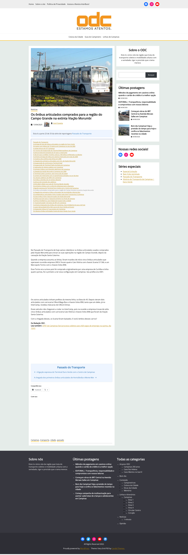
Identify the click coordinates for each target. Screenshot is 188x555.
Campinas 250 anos (132, 467)
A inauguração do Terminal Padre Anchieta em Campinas (51, 165)
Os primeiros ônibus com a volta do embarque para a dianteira (53, 186)
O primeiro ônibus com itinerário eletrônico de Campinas (51, 169)
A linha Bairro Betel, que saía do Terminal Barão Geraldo (51, 184)
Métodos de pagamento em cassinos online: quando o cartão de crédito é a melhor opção (137, 94)
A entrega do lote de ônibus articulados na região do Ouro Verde (54, 144)
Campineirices (130, 482)
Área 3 (130, 505)
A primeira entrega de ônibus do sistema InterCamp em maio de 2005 (55, 157)
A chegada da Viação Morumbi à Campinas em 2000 (49, 171)
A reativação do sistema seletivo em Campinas (48, 167)
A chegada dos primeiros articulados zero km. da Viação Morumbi (54, 161)
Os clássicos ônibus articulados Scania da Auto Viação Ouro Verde (54, 211)
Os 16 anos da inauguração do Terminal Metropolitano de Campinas (55, 150)
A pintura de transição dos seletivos (44, 182)
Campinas (35, 440)
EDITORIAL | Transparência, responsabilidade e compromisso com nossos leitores (137, 103)
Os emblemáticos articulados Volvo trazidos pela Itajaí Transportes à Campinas (58, 194)
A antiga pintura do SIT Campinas (44, 148)
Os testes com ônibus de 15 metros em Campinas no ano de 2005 (54, 146)
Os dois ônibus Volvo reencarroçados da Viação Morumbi (51, 197)
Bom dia (123, 476)
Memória (127, 490)
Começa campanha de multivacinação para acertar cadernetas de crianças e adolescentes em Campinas (94, 496)
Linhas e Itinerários (127, 494)
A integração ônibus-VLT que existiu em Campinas (49, 209)
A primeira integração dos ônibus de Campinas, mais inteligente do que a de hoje (59, 205)
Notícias (34, 109)
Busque (151, 75)
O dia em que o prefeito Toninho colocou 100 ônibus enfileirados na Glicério (57, 155)
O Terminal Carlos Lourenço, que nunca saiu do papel (50, 173)
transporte (44, 440)
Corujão (131, 513)
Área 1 (130, 500)
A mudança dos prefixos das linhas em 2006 (47, 159)
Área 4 (130, 507)
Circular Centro (134, 510)
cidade (53, 440)
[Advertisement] (71, 346)
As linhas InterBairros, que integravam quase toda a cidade (52, 201)
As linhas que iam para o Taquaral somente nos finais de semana (54, 199)
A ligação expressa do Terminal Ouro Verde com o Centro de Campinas (56, 188)
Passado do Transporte (81, 133)
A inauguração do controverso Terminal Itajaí (47, 163)
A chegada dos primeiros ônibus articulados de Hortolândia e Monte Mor (56, 192)
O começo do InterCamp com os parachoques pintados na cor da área (55, 176)
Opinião (123, 523)
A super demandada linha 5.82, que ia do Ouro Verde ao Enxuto (53, 207)
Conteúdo (124, 480)
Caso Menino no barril (133, 472)
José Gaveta (58, 123)
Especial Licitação (130, 171)
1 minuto (127, 519)
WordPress (84, 548)
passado (60, 440)
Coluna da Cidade (131, 485)
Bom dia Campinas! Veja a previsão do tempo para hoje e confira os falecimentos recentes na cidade (143, 130)
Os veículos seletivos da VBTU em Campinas (47, 178)
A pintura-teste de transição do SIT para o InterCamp (50, 153)
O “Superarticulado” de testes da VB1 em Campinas (49, 203)
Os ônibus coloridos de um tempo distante (47, 180)
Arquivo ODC (125, 464)
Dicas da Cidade (130, 488)
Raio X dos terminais (131, 174)
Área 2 (130, 502)
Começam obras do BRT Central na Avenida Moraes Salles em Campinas (142, 114)
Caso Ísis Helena (130, 469)
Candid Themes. (118, 548)
